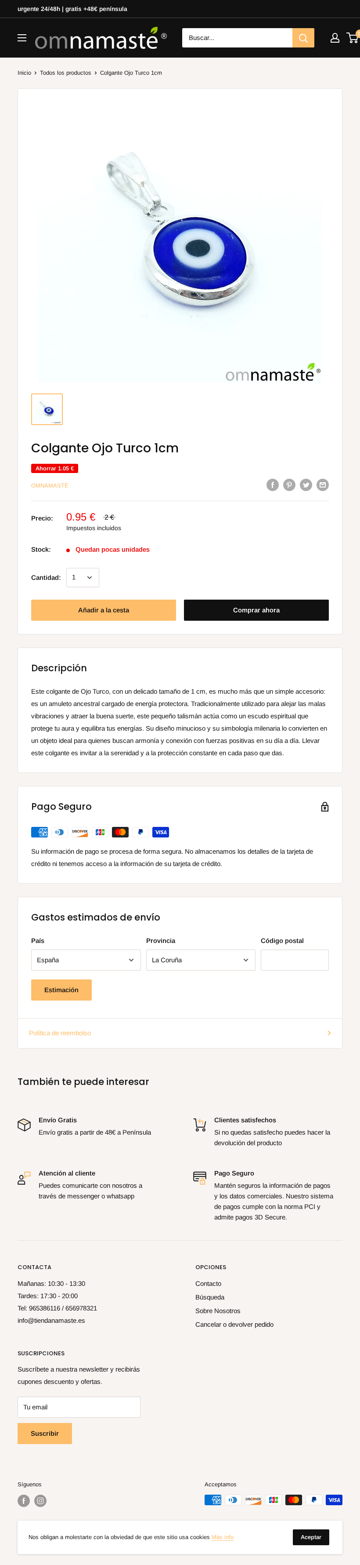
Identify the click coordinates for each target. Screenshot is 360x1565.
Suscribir (45, 1433)
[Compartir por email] (323, 484)
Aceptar (311, 1537)
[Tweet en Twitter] (306, 484)
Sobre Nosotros (218, 1310)
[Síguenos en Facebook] (24, 1501)
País (37, 940)
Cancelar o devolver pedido (234, 1324)
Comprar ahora (256, 610)
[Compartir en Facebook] (272, 484)
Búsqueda (209, 1297)
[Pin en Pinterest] (289, 484)
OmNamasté (49, 485)
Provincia (160, 940)
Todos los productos (65, 72)
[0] (352, 38)
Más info (223, 1537)
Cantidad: (46, 577)
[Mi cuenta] (335, 38)
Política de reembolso (60, 1033)
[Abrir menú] (22, 37)
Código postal (282, 940)
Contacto (208, 1283)
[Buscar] (303, 37)
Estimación (61, 990)
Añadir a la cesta (103, 610)
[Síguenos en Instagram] (40, 1501)
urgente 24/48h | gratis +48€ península (72, 8)
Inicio (24, 72)
